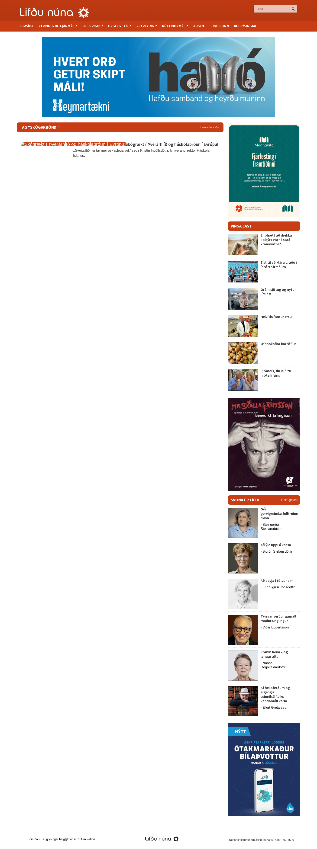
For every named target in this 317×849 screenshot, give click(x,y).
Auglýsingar (245, 26)
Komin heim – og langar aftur (274, 654)
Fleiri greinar (289, 500)
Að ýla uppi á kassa (276, 544)
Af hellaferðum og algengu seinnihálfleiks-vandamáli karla (275, 694)
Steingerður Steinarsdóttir (271, 526)
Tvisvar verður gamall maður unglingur (278, 618)
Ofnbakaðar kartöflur (278, 343)
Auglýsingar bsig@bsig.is (59, 839)
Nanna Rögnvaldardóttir (273, 665)
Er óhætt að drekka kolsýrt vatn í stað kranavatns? (276, 239)
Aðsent (199, 26)
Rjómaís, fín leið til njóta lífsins (276, 373)
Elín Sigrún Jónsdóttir (278, 587)
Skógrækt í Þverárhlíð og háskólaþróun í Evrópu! (172, 144)
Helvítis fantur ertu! (277, 316)
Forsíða (26, 26)
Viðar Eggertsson (275, 627)
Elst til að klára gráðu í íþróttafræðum (279, 264)
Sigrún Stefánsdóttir (277, 551)
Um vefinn (220, 26)
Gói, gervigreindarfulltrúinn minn (279, 513)
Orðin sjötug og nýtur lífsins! (278, 291)
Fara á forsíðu (209, 127)
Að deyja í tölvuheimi (278, 580)
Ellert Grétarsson (275, 707)
